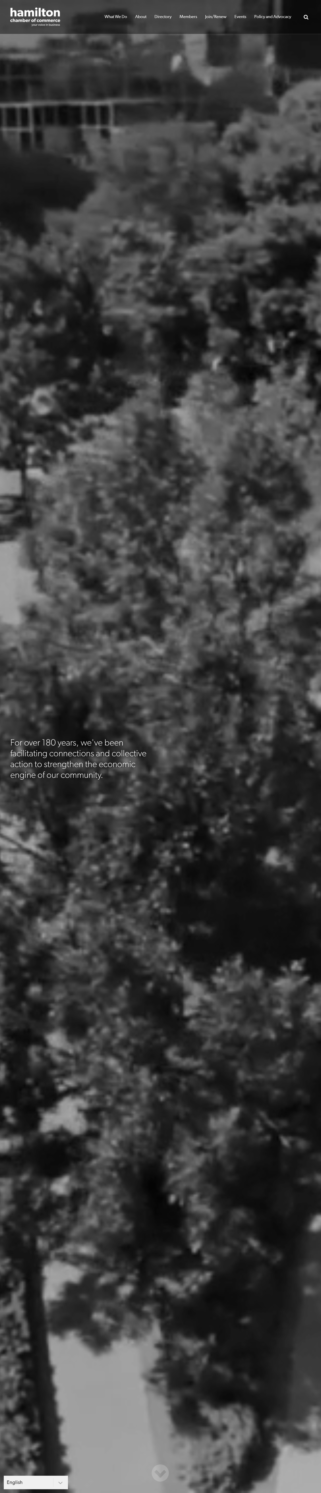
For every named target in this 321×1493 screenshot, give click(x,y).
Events (240, 17)
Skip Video (160, 1473)
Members (188, 17)
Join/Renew (215, 17)
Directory (163, 17)
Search (306, 17)
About (140, 17)
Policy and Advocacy (272, 17)
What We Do (116, 17)
